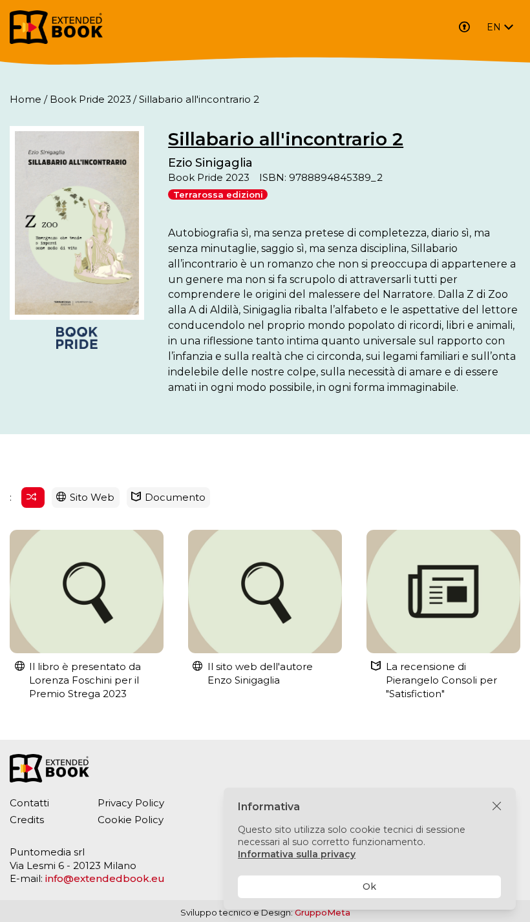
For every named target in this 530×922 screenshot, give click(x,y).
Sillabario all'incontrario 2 (285, 139)
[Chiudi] (497, 807)
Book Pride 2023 (90, 99)
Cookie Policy (131, 819)
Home (25, 99)
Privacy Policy (131, 803)
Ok (369, 886)
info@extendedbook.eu (105, 878)
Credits (27, 819)
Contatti (29, 803)
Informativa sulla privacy (296, 854)
